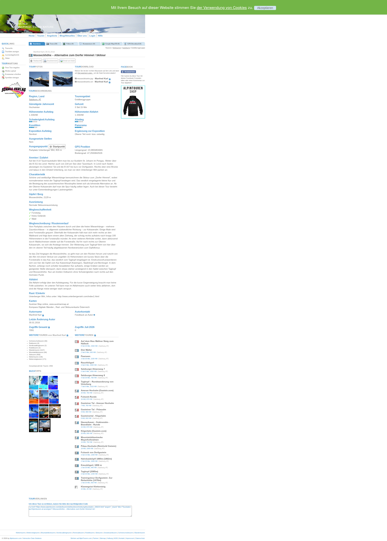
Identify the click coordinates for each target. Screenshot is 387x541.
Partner (95, 538)
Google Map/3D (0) (112, 44)
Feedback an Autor (84, 315)
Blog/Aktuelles (67, 35)
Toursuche (8, 48)
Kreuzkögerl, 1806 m (91, 465)
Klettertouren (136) (36, 357)
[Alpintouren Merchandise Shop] (133, 117)
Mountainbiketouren (48, 533)
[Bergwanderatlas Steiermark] (43, 417)
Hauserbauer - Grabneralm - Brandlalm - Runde (95, 423)
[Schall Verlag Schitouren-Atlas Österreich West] (33, 431)
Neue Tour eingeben (12, 68)
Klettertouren (20, 533)
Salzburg (126, 48)
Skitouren (117, 48)
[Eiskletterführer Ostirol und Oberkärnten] (33, 388)
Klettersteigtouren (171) (37, 359)
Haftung (110, 538)
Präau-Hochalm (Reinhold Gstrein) (98, 446)
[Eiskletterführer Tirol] (43, 388)
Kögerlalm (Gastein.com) (93, 431)
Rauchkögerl (87, 362)
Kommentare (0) (88, 44)
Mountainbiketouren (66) (38, 352)
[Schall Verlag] (14, 97)
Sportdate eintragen (11, 78)
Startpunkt (37, 61)
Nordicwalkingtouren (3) (38, 345)
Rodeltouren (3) (35, 348)
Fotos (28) (53, 44)
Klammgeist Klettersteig (93, 486)
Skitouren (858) (34, 354)
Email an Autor (68, 61)
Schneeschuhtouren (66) (38, 341)
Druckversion (52, 61)
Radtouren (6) (34, 343)
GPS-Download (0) (134, 44)
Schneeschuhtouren (125, 533)
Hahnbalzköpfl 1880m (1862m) (96, 459)
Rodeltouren (89, 533)
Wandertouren (139, 533)
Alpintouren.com (15, 538)
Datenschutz (140, 538)
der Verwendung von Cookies (222, 7)
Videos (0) (69, 44)
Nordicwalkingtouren (64, 533)
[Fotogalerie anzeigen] (39, 86)
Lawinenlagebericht (11, 55)
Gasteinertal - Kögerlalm (93, 416)
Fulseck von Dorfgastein (93, 452)
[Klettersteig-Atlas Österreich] (55, 417)
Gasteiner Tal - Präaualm (93, 409)
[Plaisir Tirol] (44, 403)
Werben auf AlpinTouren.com (81, 538)
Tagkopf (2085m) (89, 471)
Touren (40, 35)
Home (32, 35)
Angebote (52, 35)
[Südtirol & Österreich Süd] (44, 431)
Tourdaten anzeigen (11, 52)
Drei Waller (86, 350)
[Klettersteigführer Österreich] (34, 403)
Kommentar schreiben (12, 74)
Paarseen (85, 356)
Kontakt (121, 538)
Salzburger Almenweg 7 (93, 369)
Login (92, 35)
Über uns (82, 35)
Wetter (7, 58)
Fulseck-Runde (89, 397)
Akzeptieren (265, 8)
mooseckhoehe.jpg (85, 79)
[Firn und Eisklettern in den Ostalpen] (53, 388)
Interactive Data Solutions (32, 538)
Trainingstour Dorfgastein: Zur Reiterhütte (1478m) (96, 479)
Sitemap (103, 538)
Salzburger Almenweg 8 (93, 375)
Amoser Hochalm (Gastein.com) (97, 390)
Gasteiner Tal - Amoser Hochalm (97, 403)
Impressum (130, 538)
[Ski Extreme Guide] (54, 403)
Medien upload (10, 71)
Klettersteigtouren (33, 533)
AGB (115, 538)
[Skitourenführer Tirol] (34, 417)
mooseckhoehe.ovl (85, 82)
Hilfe (100, 35)
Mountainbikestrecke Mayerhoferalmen (92, 438)
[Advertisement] (171, 52)
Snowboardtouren (110, 533)
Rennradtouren (78, 533)
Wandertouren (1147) (37, 350)
